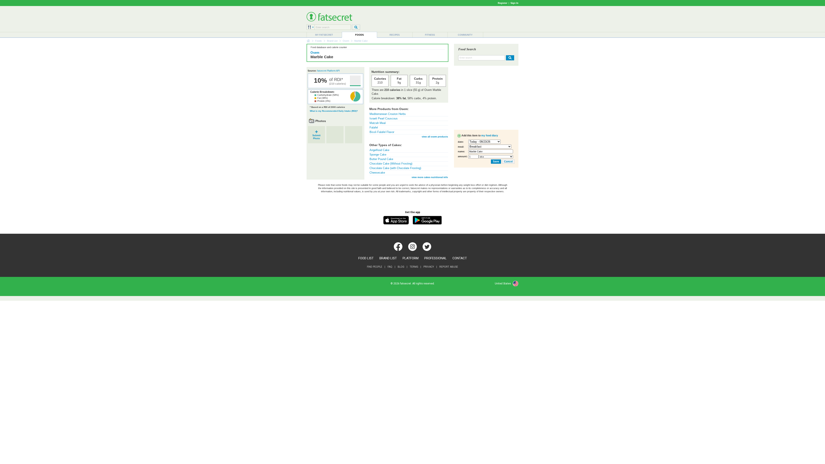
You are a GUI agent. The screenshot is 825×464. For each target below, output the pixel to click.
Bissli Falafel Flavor (382, 132)
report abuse (448, 266)
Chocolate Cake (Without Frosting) (391, 163)
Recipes (395, 35)
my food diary (489, 135)
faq (390, 266)
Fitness (430, 35)
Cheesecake (377, 172)
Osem (346, 41)
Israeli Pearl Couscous (384, 118)
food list (366, 258)
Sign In (514, 3)
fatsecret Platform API (328, 70)
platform (411, 258)
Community (465, 35)
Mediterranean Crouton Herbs (388, 114)
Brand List (332, 41)
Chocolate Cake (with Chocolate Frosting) (395, 168)
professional (435, 258)
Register (502, 3)
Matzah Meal (378, 123)
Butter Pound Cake (381, 159)
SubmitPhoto (316, 135)
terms (414, 266)
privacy (428, 266)
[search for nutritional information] (509, 57)
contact (459, 258)
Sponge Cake (378, 154)
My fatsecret (324, 35)
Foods (359, 35)
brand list (388, 258)
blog (401, 266)
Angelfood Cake (379, 150)
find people (374, 266)
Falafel (374, 127)
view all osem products (435, 136)
